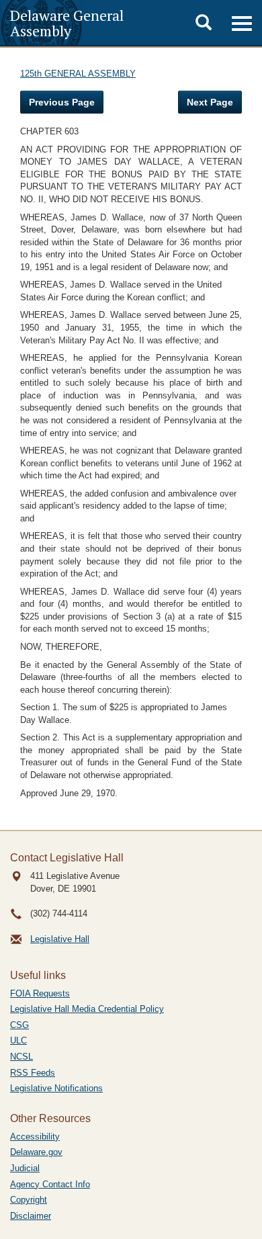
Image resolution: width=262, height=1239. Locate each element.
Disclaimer (30, 1216)
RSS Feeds (32, 1073)
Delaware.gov (36, 1152)
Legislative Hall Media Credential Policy (87, 1009)
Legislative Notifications (56, 1088)
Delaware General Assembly (67, 22)
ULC (18, 1040)
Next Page (210, 102)
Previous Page (62, 102)
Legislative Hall (59, 939)
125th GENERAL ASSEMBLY (78, 74)
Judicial (25, 1168)
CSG (19, 1025)
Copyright (28, 1200)
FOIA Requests (40, 993)
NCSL (21, 1057)
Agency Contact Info (50, 1184)
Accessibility (35, 1136)
